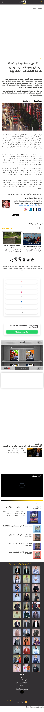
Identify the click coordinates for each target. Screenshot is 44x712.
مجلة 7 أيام (37, 504)
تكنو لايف (5, 266)
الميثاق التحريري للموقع (22, 683)
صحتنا (32, 266)
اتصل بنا (22, 677)
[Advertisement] (20, 31)
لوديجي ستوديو (21, 266)
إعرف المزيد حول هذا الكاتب (28, 205)
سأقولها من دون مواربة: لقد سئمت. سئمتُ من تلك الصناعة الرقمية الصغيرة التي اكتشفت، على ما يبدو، (15, 451)
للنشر (22, 686)
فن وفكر (27, 266)
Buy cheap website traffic (35, 707)
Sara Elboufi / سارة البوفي (33, 198)
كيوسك (20, 268)
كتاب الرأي (14, 266)
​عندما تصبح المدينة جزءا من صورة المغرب (12, 251)
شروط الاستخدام (22, 680)
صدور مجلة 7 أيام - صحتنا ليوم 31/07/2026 (17, 526)
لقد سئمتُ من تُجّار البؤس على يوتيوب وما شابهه (22, 446)
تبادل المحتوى (21, 702)
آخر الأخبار (40, 266)
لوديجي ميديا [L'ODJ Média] (30, 268)
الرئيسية (40, 8)
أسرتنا (9, 266)
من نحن (22, 674)
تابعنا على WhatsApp (22, 332)
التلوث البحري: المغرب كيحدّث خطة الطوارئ (33, 250)
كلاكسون (5, 268)
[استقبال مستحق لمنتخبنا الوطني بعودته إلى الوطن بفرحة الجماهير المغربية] (22, 104)
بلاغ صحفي (39, 268)
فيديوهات (10, 268)
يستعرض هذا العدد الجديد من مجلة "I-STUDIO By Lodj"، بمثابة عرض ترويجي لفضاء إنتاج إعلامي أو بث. (14, 513)
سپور (22, 270)
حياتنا (34, 8)
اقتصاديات (16, 268)
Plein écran (35, 476)
